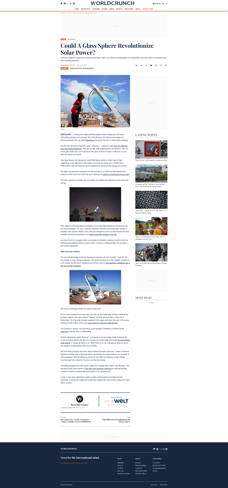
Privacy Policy (163, 485)
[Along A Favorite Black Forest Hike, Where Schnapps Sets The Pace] (151, 226)
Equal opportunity (141, 471)
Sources (120, 465)
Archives (120, 468)
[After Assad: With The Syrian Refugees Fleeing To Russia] (151, 252)
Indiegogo (64, 331)
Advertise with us (140, 473)
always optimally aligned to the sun (102, 234)
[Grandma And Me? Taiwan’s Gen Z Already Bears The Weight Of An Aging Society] (151, 174)
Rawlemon (90, 140)
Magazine (120, 463)
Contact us (138, 468)
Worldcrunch (64, 13)
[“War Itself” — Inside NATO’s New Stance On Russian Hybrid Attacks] (151, 200)
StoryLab (120, 471)
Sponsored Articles (123, 473)
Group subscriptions (159, 468)
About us (138, 463)
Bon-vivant (129, 9)
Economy (96, 9)
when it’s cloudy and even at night (116, 174)
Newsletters (148, 9)
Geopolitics (85, 9)
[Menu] (166, 3)
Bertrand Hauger (68, 65)
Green (112, 9)
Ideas (138, 9)
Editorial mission (140, 465)
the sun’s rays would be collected (98, 368)
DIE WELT (64, 68)
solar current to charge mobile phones (103, 323)
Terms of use (154, 485)
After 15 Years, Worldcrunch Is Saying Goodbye (151, 160)
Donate (155, 471)
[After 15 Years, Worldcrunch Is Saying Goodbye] (151, 149)
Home (77, 9)
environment (71, 39)
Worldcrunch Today (159, 465)
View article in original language (116, 405)
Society (119, 9)
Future (104, 9)
